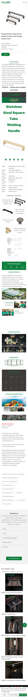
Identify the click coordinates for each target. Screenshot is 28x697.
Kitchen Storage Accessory (8, 485)
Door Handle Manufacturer (7, 489)
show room (19, 571)
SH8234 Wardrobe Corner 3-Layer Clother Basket (12, 658)
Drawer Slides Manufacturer (8, 496)
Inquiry (5, 54)
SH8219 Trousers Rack (8, 614)
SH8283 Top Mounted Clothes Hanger (13, 680)
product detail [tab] (14, 62)
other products (5, 571)
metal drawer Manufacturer (8, 500)
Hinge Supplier (19, 492)
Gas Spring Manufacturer (7, 492)
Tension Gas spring (6, 503)
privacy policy (6, 691)
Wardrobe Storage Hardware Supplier (10, 477)
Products (13, 571)
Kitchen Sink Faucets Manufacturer (9, 481)
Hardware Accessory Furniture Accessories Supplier (13, 474)
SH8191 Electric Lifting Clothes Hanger (13, 635)
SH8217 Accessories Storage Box (11, 592)
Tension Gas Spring (21, 500)
